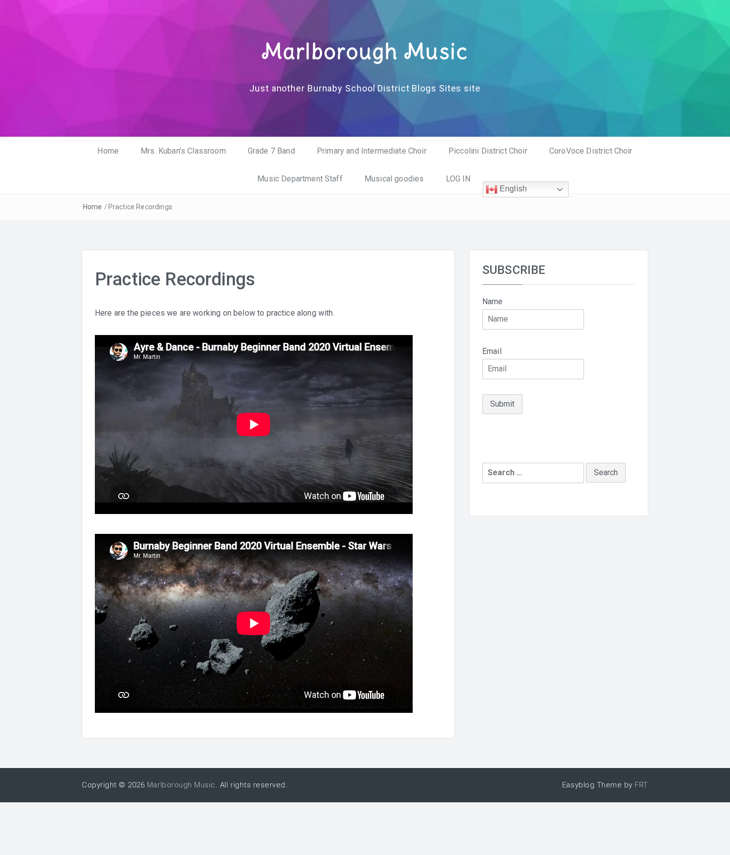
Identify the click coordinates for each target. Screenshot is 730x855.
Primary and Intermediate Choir (372, 151)
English (512, 189)
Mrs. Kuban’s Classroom (183, 151)
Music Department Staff (300, 178)
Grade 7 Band (271, 151)
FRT (641, 784)
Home (108, 151)
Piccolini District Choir (487, 151)
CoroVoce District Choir (591, 151)
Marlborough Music (365, 51)
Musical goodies (394, 178)
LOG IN (458, 178)
